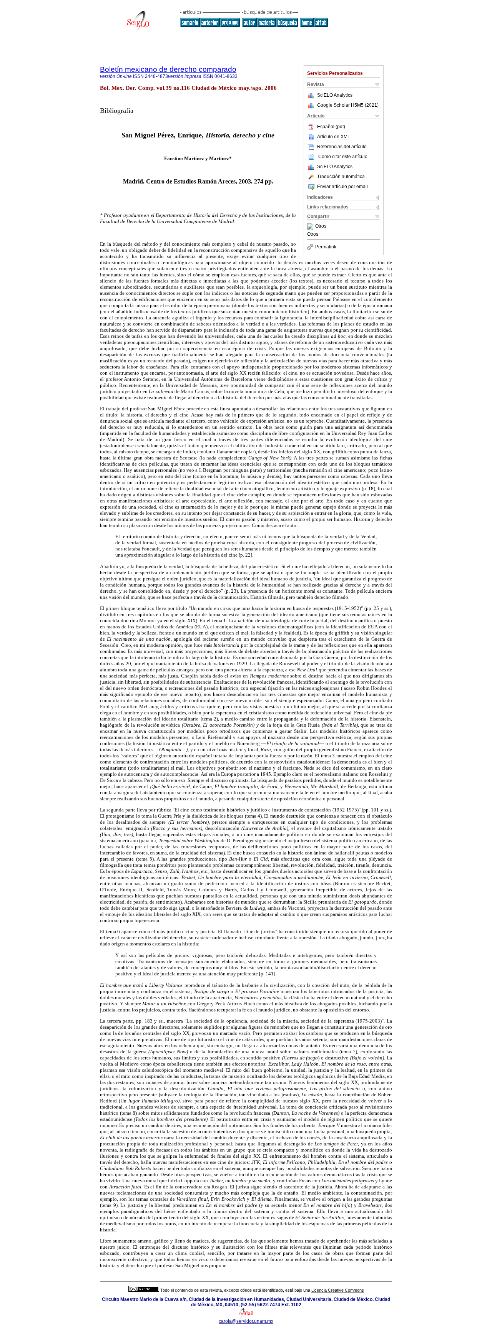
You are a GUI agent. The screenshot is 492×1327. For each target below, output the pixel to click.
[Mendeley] (311, 226)
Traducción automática (341, 176)
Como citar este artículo (342, 156)
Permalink (325, 247)
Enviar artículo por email (342, 186)
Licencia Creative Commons (337, 1290)
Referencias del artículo (342, 146)
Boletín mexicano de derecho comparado (168, 69)
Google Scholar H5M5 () (348, 105)
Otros (320, 226)
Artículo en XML (333, 136)
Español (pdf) (331, 126)
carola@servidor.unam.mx (246, 1321)
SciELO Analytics (334, 95)
